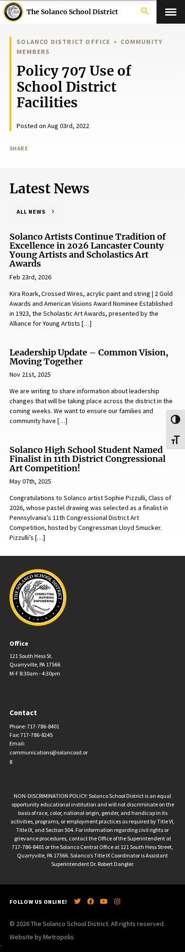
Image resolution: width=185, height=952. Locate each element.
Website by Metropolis (41, 937)
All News (31, 211)
